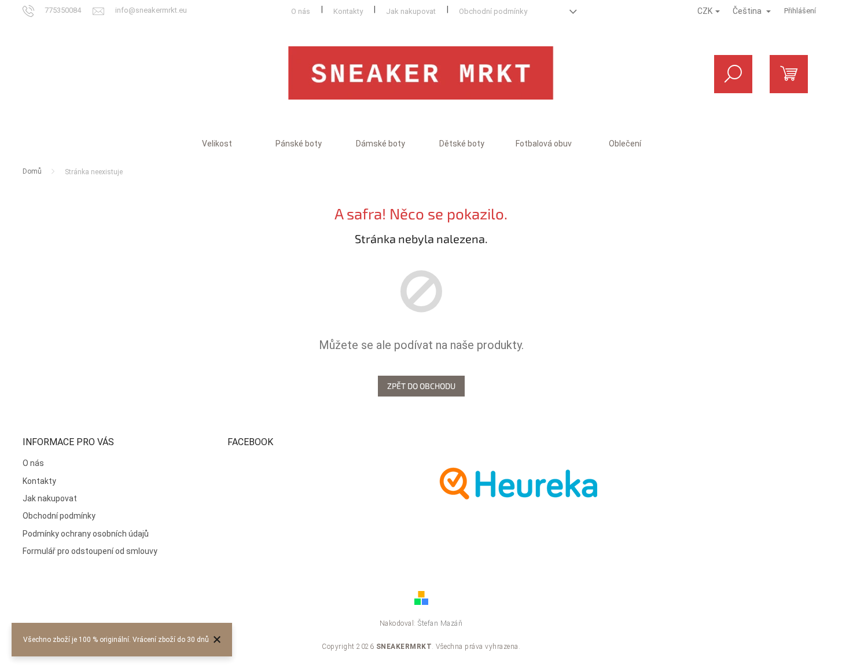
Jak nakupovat (411, 11)
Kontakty (348, 11)
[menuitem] (217, 143)
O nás (300, 11)
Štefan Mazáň (440, 623)
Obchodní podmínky (493, 11)
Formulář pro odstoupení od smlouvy (90, 551)
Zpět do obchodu (421, 386)
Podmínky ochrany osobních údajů (86, 533)
